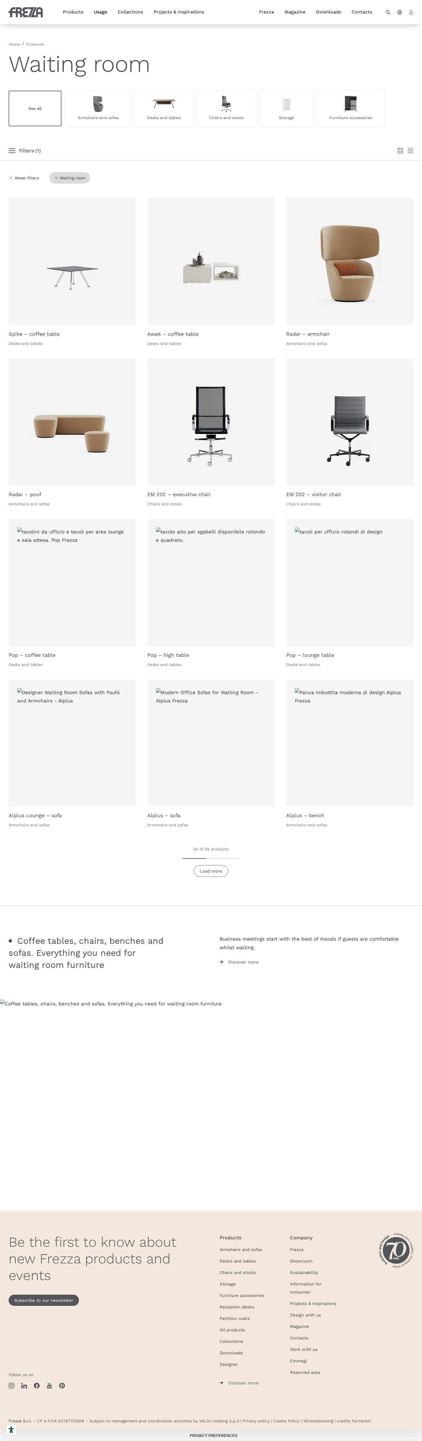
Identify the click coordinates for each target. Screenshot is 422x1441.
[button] (388, 12)
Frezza (266, 11)
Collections (130, 11)
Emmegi (298, 1361)
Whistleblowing (318, 1421)
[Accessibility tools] (11, 1429)
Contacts (362, 11)
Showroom (301, 1261)
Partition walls (235, 1318)
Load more (211, 871)
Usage (100, 11)
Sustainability (304, 1272)
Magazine (294, 11)
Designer (229, 1364)
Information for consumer (306, 1288)
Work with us (304, 1349)
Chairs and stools (238, 1272)
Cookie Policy (286, 1421)
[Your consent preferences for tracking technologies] (213, 1435)
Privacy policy (256, 1421)
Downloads (328, 11)
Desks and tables (238, 1261)
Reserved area (305, 1372)
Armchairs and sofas (241, 1249)
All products (232, 1330)
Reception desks (237, 1307)
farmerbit (361, 1421)
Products (73, 11)
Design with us (305, 1315)
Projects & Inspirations (179, 11)
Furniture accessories (242, 1295)
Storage (228, 1284)
